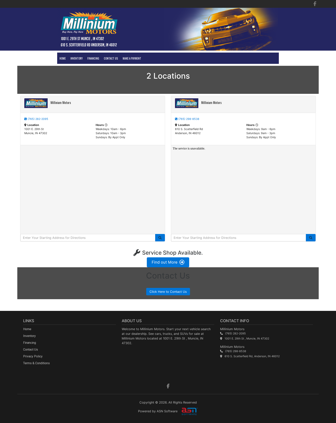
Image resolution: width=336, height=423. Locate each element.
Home (63, 58)
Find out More (165, 262)
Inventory (76, 58)
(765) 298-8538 (188, 118)
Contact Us (111, 58)
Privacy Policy (33, 356)
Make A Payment (132, 58)
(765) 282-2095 (38, 118)
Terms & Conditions (36, 363)
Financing (93, 58)
